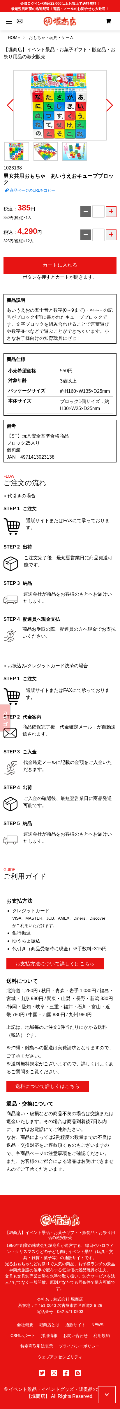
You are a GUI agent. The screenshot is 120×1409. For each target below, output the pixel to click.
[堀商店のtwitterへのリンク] (42, 1373)
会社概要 (25, 1324)
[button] (10, 105)
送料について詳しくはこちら (47, 1086)
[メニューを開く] (8, 21)
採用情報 (49, 1335)
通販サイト (75, 1324)
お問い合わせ (75, 1335)
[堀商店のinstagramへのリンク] (54, 1373)
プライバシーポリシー (79, 1346)
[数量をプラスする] (111, 211)
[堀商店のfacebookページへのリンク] (66, 1373)
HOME (14, 37)
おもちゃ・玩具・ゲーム (51, 37)
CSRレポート (22, 1335)
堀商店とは (49, 1324)
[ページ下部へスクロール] (107, 1394)
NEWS (97, 1324)
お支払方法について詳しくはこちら (55, 963)
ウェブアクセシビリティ (60, 1357)
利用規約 (101, 1335)
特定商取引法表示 (36, 1346)
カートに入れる (60, 265)
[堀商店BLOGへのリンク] (78, 1373)
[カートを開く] (108, 21)
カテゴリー (5, 718)
